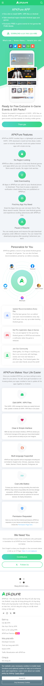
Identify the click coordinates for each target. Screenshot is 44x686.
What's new (7, 40)
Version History (19, 40)
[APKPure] (22, 2)
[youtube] (14, 613)
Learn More (19, 673)
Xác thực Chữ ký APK (9, 626)
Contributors (22, 557)
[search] (41, 2)
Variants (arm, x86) (34, 40)
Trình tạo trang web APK (10, 645)
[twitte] (10, 613)
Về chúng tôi (6, 661)
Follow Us (24, 564)
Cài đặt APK (6, 623)
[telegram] (3, 613)
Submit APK (6, 649)
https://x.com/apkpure (29, 551)
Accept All (22, 678)
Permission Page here (25, 525)
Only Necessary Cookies (22, 682)
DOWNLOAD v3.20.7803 (23, 33)
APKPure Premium (8, 633)
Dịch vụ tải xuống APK (9, 630)
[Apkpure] (22, 281)
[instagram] (7, 613)
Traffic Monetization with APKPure (13, 652)
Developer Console (8, 642)
